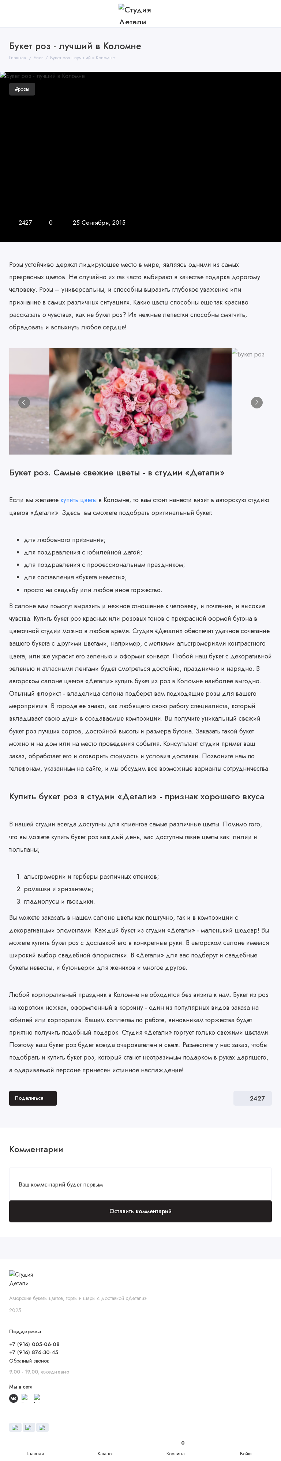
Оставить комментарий (140, 1211)
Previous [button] (24, 402)
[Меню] (13, 13)
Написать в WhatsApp (266, 1420)
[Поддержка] (267, 13)
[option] (140, 401)
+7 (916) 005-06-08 (34, 1344)
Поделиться (29, 1098)
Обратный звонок (29, 1360)
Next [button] (257, 402)
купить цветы (78, 500)
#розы (22, 89)
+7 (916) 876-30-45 (33, 1352)
